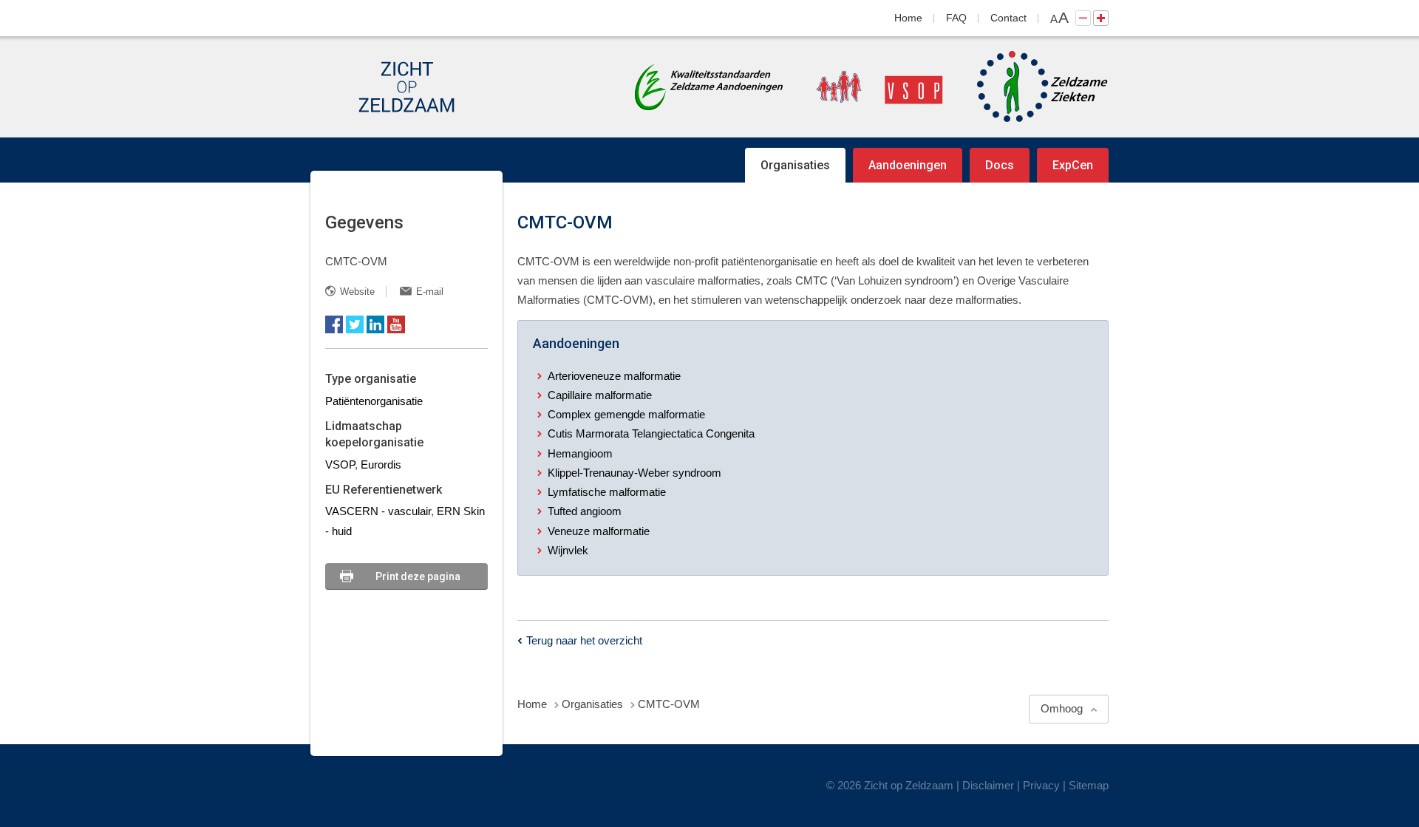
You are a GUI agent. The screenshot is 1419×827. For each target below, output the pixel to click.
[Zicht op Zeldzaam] (406, 86)
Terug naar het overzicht (584, 640)
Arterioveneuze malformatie (614, 376)
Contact (1008, 18)
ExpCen (1072, 165)
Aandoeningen (907, 165)
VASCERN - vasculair (378, 511)
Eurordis (381, 464)
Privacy (1041, 785)
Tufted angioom (585, 511)
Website (357, 291)
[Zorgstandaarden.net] (709, 85)
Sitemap (1089, 785)
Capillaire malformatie (600, 395)
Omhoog (1062, 708)
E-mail (429, 291)
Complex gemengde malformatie (626, 414)
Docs (999, 165)
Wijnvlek (568, 550)
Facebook (334, 324)
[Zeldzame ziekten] (1028, 86)
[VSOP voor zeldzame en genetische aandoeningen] (865, 86)
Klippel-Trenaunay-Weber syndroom (634, 472)
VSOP (340, 464)
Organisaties (795, 165)
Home (908, 18)
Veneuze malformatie (599, 531)
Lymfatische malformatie (607, 492)
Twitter (355, 324)
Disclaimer (988, 785)
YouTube (396, 324)
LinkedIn (375, 324)
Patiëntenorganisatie (374, 401)
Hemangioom (580, 453)
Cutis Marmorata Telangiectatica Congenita (651, 433)
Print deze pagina (417, 576)
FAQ (956, 18)
